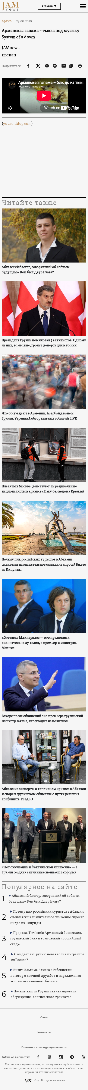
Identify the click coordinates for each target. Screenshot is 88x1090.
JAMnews (10, 47)
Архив (8, 21)
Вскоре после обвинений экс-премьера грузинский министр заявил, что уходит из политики (42, 718)
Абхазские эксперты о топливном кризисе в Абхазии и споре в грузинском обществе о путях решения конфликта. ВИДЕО (44, 794)
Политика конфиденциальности (44, 1047)
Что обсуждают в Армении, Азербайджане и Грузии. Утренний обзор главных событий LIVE (39, 416)
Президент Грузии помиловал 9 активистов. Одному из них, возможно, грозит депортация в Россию (44, 343)
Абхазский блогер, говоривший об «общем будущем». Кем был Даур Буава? (36, 270)
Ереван (9, 55)
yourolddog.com (17, 123)
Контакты (44, 1032)
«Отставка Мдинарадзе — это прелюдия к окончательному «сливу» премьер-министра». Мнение (39, 643)
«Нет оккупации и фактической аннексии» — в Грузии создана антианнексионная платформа (39, 870)
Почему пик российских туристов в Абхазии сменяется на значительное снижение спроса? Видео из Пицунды (44, 564)
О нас (44, 1017)
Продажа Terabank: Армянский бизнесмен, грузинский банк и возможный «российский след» (46, 939)
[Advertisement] (44, 162)
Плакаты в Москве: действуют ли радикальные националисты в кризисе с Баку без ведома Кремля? (43, 489)
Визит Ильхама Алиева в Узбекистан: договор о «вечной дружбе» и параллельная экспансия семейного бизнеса (45, 976)
